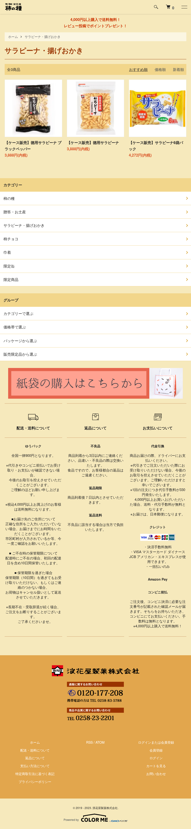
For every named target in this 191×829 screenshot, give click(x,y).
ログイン (156, 757)
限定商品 (10, 279)
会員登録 (156, 750)
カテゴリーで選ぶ (18, 313)
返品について (35, 757)
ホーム (13, 36)
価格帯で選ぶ (14, 327)
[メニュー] (184, 7)
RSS (89, 742)
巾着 (7, 252)
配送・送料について (35, 750)
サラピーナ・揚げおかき (43, 36)
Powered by (71, 820)
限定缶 (9, 266)
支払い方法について (35, 765)
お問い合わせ (156, 773)
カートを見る (156, 765)
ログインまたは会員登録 (156, 742)
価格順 (160, 69)
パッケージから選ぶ (20, 340)
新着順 (178, 69)
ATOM (100, 742)
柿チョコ (10, 238)
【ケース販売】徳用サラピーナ (93, 142)
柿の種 (9, 198)
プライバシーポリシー (35, 781)
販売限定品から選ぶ (20, 354)
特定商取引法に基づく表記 (35, 773)
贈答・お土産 (14, 211)
